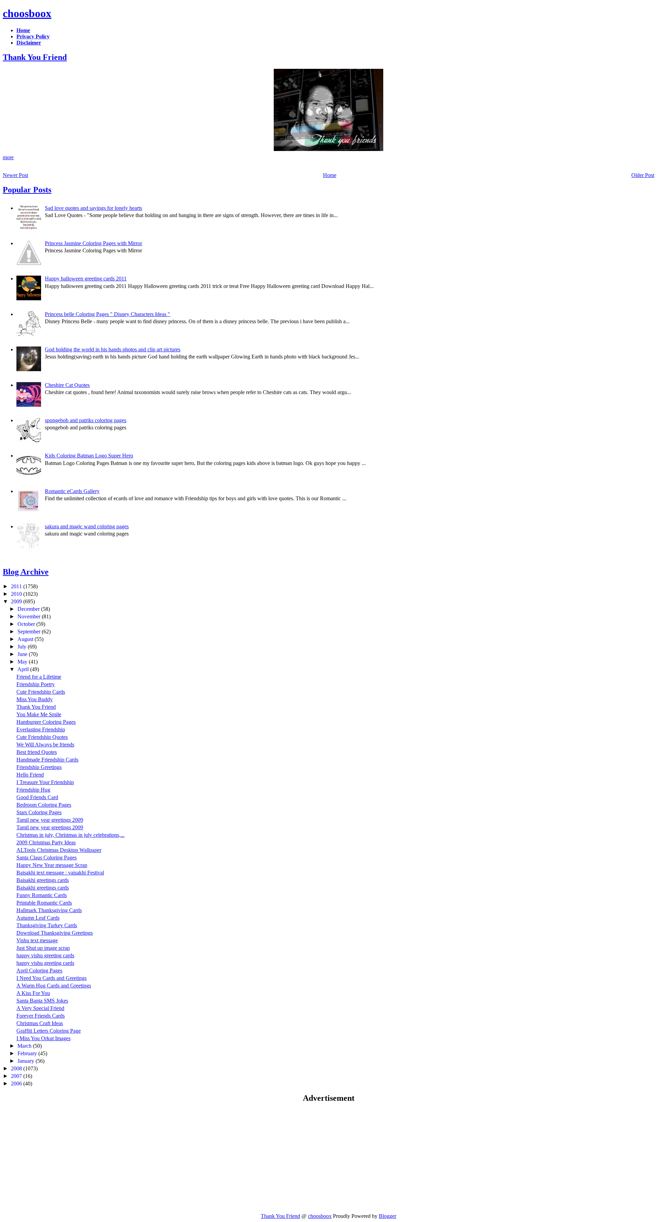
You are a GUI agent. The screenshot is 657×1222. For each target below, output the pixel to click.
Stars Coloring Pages (39, 812)
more (8, 157)
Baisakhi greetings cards (42, 880)
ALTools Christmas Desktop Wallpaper (58, 850)
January (26, 1061)
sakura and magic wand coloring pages (87, 526)
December (29, 609)
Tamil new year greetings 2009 (49, 820)
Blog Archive (26, 571)
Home (329, 175)
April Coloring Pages (39, 970)
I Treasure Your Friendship (45, 782)
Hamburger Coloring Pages (46, 722)
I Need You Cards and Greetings (51, 978)
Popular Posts (27, 189)
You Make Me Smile (38, 714)
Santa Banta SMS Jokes (42, 1001)
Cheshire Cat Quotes (67, 385)
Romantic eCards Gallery (72, 491)
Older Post (642, 175)
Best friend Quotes (36, 752)
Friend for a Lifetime (38, 677)
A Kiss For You (33, 993)
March (25, 1046)
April (23, 669)
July (22, 647)
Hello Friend (30, 775)
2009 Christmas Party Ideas (46, 842)
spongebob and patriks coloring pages (85, 420)
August (26, 639)
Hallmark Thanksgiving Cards (49, 910)
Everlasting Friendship (40, 729)
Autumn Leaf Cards (38, 918)
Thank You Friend (35, 57)
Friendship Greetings (39, 767)
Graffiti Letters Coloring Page (48, 1031)
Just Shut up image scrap (43, 948)
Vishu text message (37, 940)
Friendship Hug (33, 790)
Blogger (387, 1216)
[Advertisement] (60, 1158)
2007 (17, 1076)
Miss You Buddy (34, 699)
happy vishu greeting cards (45, 955)
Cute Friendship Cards (40, 692)
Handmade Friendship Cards (47, 760)
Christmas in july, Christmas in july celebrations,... (70, 835)
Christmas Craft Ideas (39, 1023)
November (29, 616)
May (23, 662)
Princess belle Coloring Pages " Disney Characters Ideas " (107, 314)
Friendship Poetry (35, 684)
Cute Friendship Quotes (42, 737)
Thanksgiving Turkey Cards (46, 925)
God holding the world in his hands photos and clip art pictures (112, 349)
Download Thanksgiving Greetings (54, 933)
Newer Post (15, 175)
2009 (17, 601)
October (26, 624)
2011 (17, 586)
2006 (17, 1083)
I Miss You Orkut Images (43, 1038)
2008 (17, 1068)
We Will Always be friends (45, 744)
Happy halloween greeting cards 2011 (86, 278)
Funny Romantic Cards (41, 895)
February (27, 1053)
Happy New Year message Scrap (51, 865)
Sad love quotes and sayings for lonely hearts (93, 208)
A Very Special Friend (40, 1008)
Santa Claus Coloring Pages (46, 857)
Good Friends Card (37, 797)
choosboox (27, 13)
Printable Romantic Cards (44, 903)
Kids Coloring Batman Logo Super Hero (89, 455)
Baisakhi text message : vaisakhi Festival (60, 872)
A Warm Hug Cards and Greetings (53, 985)
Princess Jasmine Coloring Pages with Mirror (93, 243)
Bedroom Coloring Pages (43, 805)
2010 (17, 594)
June (23, 654)
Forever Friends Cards (40, 1016)
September (29, 631)
